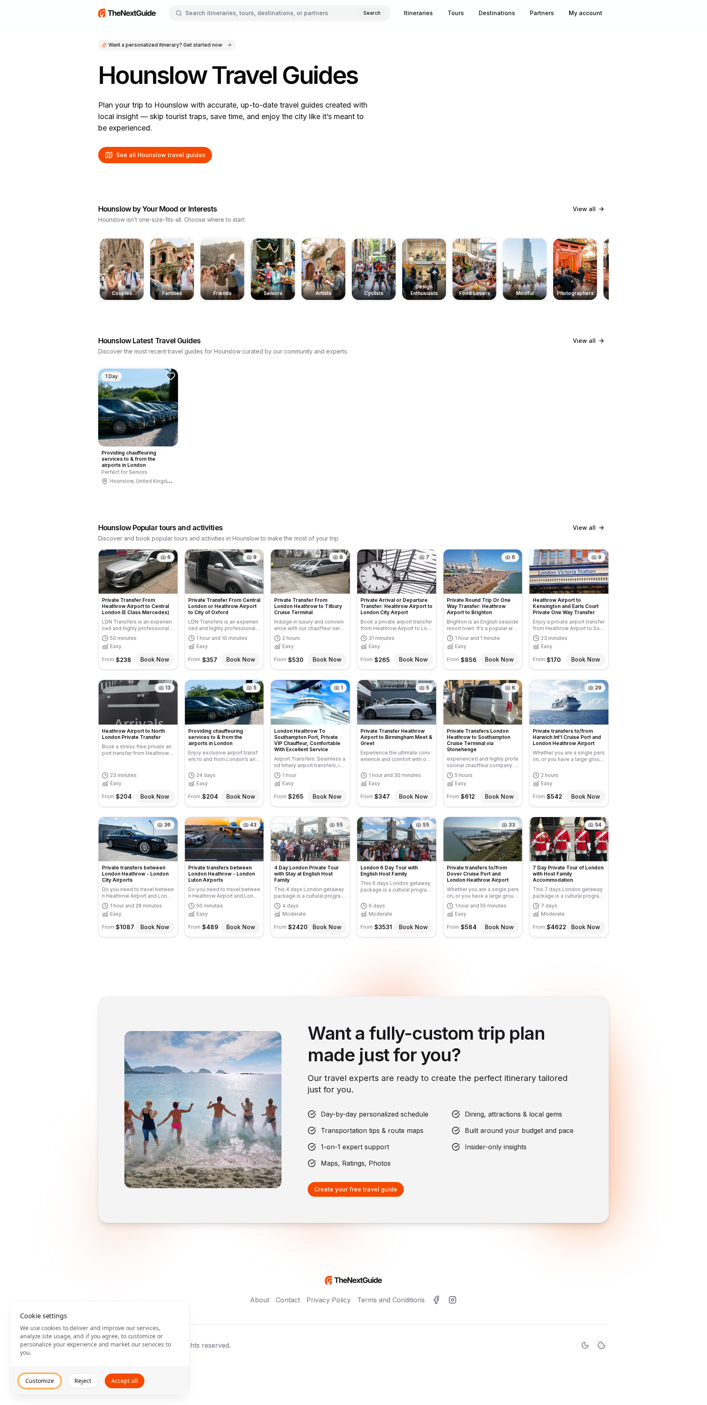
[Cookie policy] (601, 1345)
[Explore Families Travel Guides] (172, 269)
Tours (456, 12)
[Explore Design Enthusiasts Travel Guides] (424, 269)
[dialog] (100, 1348)
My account (585, 12)
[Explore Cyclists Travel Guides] (374, 269)
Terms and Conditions (391, 1300)
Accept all (124, 1381)
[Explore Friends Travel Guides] (222, 269)
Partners (542, 12)
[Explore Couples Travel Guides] (122, 269)
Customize (39, 1381)
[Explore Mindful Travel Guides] (525, 269)
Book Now (154, 659)
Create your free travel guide (355, 1189)
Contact (288, 1300)
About (259, 1300)
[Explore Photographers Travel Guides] (575, 269)
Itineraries (418, 12)
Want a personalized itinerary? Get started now (165, 45)
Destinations (497, 12)
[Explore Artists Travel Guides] (323, 269)
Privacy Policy (328, 1300)
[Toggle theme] (585, 1345)
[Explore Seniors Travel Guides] (273, 269)
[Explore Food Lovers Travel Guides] (474, 269)
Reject (82, 1381)
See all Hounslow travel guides (160, 154)
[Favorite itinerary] (170, 376)
